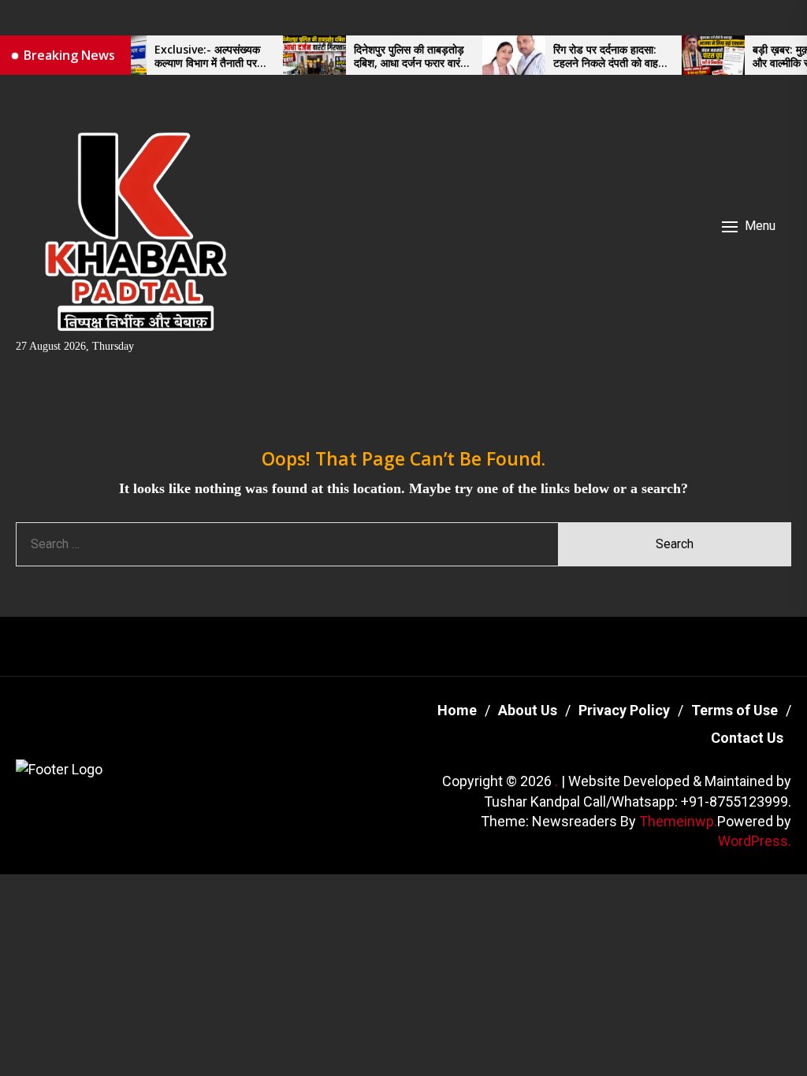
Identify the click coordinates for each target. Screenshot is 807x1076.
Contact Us (747, 737)
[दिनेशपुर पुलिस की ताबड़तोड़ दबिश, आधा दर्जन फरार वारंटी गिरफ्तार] (301, 55)
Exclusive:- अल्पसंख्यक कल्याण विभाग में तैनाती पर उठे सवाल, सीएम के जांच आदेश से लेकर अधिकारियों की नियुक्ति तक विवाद (198, 56)
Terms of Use (734, 710)
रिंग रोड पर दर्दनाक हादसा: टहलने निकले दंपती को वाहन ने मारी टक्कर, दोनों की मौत (595, 56)
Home (457, 710)
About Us (527, 710)
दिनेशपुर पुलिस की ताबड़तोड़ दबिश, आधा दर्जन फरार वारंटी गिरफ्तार (398, 56)
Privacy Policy (624, 710)
